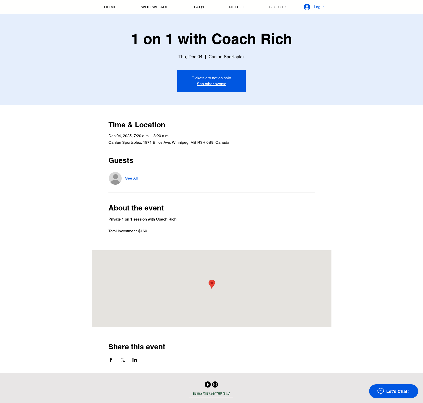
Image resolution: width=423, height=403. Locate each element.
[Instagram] (215, 384)
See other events (211, 83)
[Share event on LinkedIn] (134, 360)
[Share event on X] (122, 360)
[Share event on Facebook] (110, 360)
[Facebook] (208, 384)
